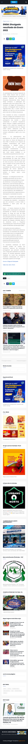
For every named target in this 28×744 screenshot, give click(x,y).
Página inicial (6, 21)
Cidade (9, 688)
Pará (12, 690)
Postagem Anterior (6, 360)
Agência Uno (22, 740)
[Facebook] (7, 39)
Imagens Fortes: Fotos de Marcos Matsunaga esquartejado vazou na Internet (17, 624)
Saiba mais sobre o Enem (9, 264)
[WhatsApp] (10, 39)
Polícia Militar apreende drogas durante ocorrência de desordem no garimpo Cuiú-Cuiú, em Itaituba (17, 663)
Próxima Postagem (21, 360)
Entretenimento (15, 688)
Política (5, 693)
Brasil (11, 21)
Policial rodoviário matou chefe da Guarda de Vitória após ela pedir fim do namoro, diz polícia (14, 327)
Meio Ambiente (7, 690)
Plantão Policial (18, 690)
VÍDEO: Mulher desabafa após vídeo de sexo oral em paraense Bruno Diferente (16, 643)
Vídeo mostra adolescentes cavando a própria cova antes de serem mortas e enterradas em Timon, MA (17, 653)
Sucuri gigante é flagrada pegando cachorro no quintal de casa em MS (12, 307)
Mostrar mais (22, 290)
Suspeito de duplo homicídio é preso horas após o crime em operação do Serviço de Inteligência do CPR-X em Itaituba (17, 634)
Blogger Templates (13, 740)
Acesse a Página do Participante (10, 261)
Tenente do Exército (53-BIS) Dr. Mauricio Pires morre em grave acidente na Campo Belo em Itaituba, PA (14, 720)
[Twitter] (13, 39)
